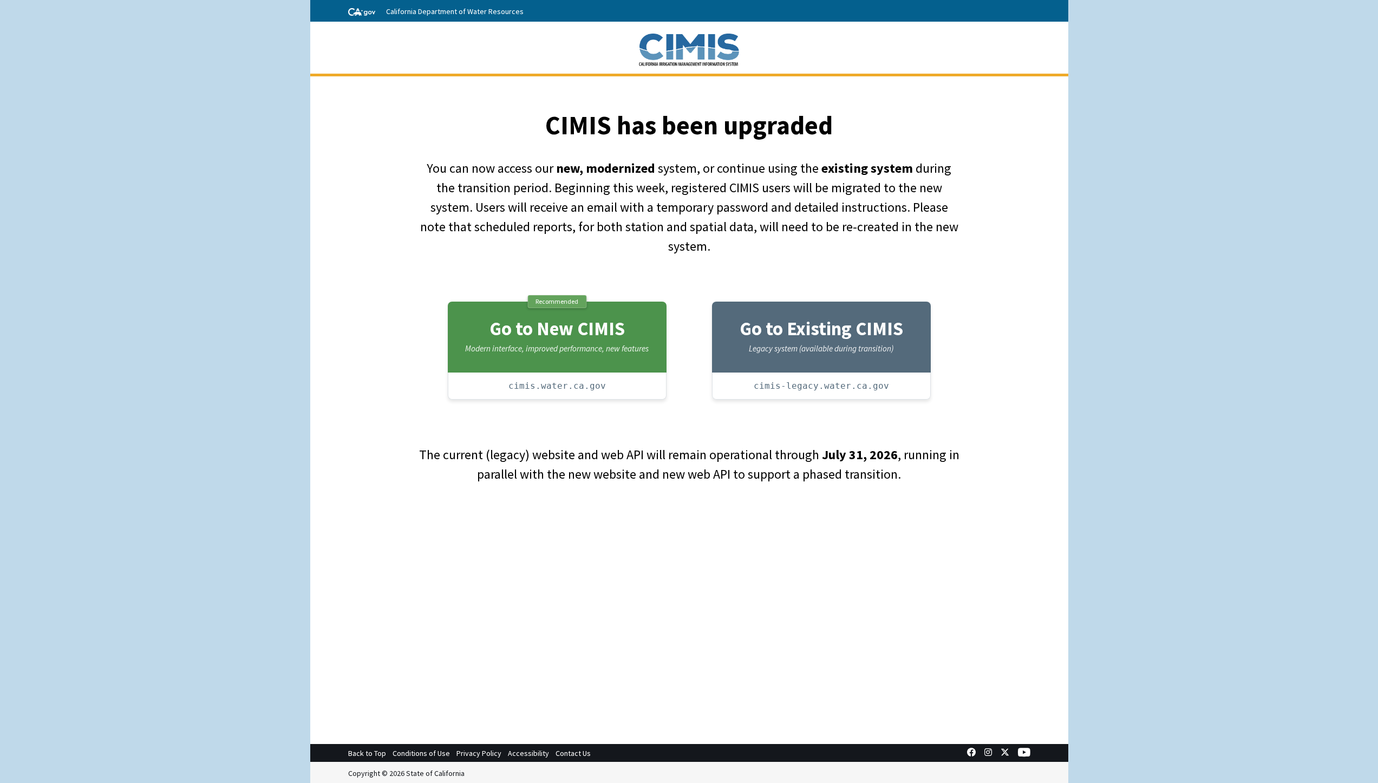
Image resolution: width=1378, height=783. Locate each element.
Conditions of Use (421, 753)
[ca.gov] (361, 10)
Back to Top (367, 753)
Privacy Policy (478, 753)
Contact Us (573, 753)
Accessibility (528, 753)
